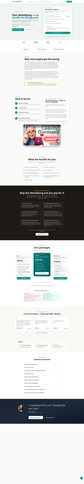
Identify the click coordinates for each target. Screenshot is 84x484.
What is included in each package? (31, 383)
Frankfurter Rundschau (58, 49)
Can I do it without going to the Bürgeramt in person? (34, 370)
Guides (40, 1)
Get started (69, 1)
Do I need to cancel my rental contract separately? (34, 392)
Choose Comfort (42, 273)
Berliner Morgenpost (42, 49)
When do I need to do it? (29, 367)
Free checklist (28, 29)
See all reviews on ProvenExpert (41, 332)
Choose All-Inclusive (60, 278)
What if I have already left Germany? (31, 376)
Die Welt (25, 49)
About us (49, 1)
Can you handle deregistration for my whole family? (34, 389)
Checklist (44, 1)
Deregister (31, 1)
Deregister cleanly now (41, 234)
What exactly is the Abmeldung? (30, 364)
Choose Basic (23, 278)
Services (35, 1)
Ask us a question (50, 417)
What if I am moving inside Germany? (31, 380)
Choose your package (17, 29)
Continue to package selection (57, 32)
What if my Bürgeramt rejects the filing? (32, 386)
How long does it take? (28, 373)
